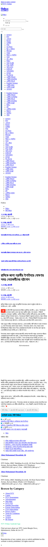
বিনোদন (8, 41)
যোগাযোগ (9, 89)
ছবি (7, 107)
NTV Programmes (11, 497)
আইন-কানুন (9, 67)
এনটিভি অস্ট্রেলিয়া (11, 97)
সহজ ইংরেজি (10, 63)
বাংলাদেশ (8, 35)
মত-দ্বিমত (9, 47)
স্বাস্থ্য (8, 53)
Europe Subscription (12, 507)
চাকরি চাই (9, 69)
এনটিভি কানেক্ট (10, 87)
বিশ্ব (7, 37)
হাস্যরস (8, 73)
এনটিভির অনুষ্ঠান (11, 109)
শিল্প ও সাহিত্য (10, 49)
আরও (6, 433)
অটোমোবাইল (10, 71)
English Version (12, 83)
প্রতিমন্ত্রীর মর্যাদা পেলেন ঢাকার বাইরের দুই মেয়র (12, 270)
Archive (8, 517)
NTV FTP (9, 503)
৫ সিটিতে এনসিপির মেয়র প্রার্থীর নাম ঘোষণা (11, 243)
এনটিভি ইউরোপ (10, 77)
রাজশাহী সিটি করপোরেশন (17, 410)
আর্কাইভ (8, 113)
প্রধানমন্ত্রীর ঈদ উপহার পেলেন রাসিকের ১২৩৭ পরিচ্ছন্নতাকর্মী (15, 235)
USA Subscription (11, 509)
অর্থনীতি (8, 43)
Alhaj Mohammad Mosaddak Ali (13, 455)
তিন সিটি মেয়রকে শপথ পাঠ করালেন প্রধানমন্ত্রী (14, 429)
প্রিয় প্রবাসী (9, 65)
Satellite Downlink (12, 505)
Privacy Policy (10, 511)
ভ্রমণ (8, 57)
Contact (8, 515)
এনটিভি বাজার (10, 85)
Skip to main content (8, 2)
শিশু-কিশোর (9, 75)
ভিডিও (8, 105)
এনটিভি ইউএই (10, 81)
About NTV (9, 493)
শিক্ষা (7, 45)
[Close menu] (2, 31)
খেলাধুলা (8, 39)
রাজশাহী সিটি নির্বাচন (32, 410)
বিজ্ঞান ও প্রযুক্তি (11, 55)
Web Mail (8, 501)
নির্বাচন (4, 9)
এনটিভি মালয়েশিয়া (11, 79)
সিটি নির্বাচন (8, 211)
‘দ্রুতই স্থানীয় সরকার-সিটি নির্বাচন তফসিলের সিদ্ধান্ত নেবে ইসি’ (16, 261)
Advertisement (10, 499)
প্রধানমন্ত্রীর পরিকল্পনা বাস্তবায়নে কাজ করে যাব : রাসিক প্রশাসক (15, 252)
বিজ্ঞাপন (8, 111)
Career (7, 495)
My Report (9, 519)
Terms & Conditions (12, 513)
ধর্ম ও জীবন (9, 59)
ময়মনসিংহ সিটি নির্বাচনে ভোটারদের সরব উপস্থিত (14, 421)
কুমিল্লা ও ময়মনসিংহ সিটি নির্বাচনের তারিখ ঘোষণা (14, 425)
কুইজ (7, 115)
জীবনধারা (8, 51)
